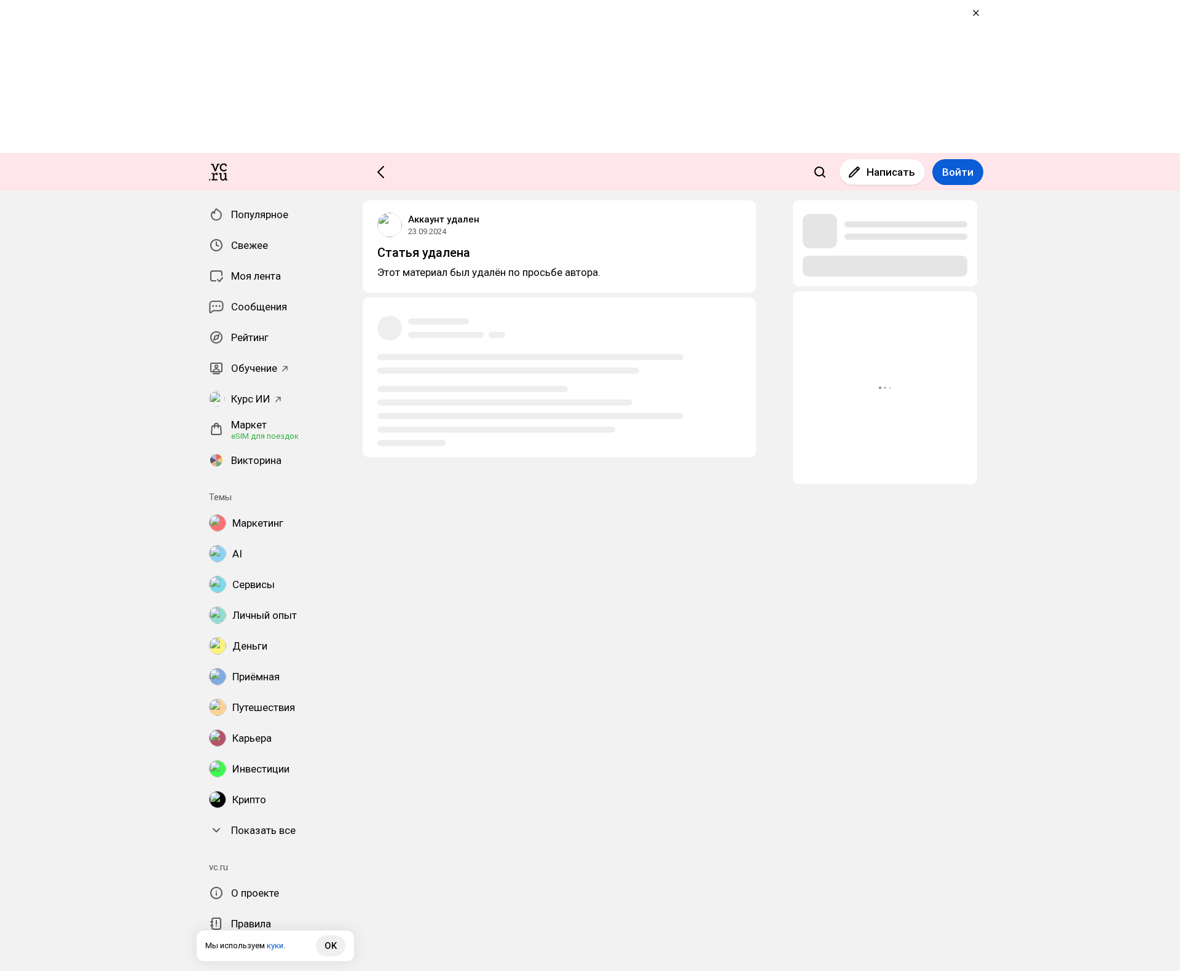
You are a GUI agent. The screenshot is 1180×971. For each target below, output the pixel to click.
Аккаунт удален (443, 219)
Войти (958, 172)
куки (275, 945)
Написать (891, 172)
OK (330, 945)
